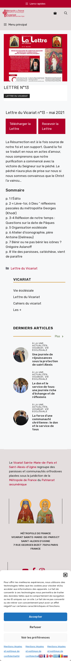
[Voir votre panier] (55, 13)
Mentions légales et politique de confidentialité (13, 651)
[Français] (46, 655)
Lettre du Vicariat (17, 96)
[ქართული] (50, 655)
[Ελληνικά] (55, 655)
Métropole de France (23, 480)
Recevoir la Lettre (50, 126)
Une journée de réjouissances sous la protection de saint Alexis (45, 359)
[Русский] (65, 655)
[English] (41, 655)
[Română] (60, 655)
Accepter (35, 616)
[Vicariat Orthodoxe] (13, 13)
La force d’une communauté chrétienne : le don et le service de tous (45, 422)
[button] (65, 575)
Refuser (35, 627)
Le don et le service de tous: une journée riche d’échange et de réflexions (44, 390)
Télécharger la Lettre (20, 126)
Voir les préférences (35, 637)
